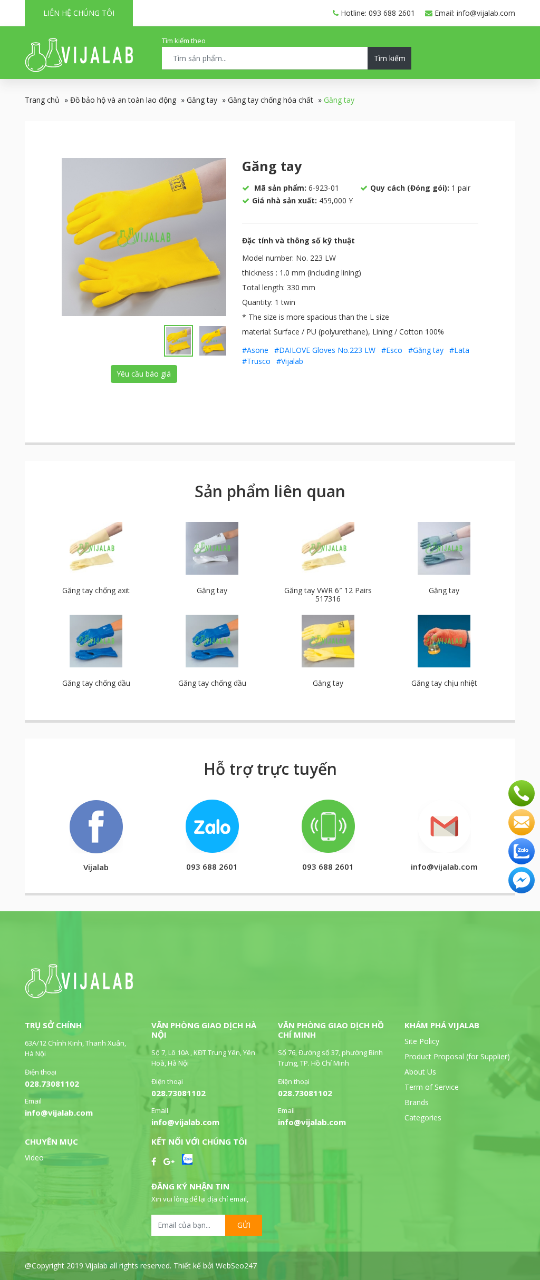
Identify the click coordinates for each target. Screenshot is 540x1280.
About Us (420, 1072)
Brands (416, 1102)
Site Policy (421, 1041)
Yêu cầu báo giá (144, 374)
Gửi (243, 1225)
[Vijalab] (79, 995)
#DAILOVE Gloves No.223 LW (324, 350)
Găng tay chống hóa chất (270, 100)
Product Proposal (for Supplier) (457, 1056)
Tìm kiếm (390, 58)
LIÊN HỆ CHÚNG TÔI (78, 13)
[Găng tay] (144, 237)
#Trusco (256, 361)
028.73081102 (52, 1083)
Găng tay (202, 100)
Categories (422, 1117)
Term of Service (431, 1087)
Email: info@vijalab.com (473, 13)
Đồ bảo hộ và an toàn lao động (123, 100)
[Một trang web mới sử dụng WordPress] (79, 69)
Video (34, 1158)
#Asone (255, 350)
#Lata (459, 350)
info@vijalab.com (59, 1112)
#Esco (391, 350)
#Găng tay (425, 350)
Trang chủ (42, 100)
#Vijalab (289, 361)
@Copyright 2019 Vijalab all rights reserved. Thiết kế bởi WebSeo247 (141, 1266)
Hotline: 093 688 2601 (377, 13)
